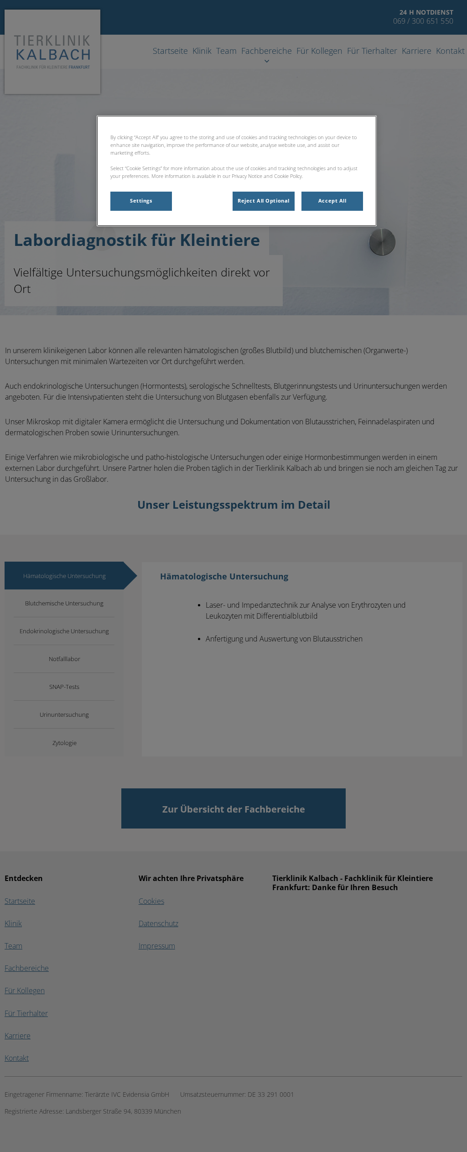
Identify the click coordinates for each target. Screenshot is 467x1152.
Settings (141, 201)
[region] (237, 170)
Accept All (332, 201)
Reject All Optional (264, 201)
